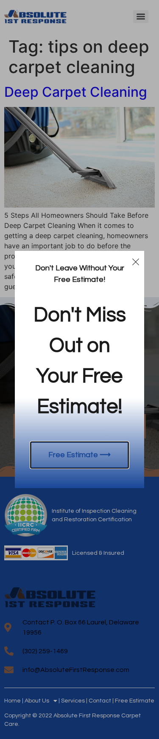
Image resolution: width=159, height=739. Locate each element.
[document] (79, 369)
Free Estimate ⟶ (79, 455)
